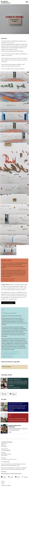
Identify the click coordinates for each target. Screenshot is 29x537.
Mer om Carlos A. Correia (7, 279)
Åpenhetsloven (3, 471)
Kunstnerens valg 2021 (7, 356)
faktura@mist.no (7, 461)
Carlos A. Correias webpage (7, 302)
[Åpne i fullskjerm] (28, 72)
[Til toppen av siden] (27, 521)
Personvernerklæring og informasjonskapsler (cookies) (11, 473)
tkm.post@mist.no (7, 450)
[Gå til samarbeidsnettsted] (14, 482)
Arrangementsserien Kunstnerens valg (9, 352)
